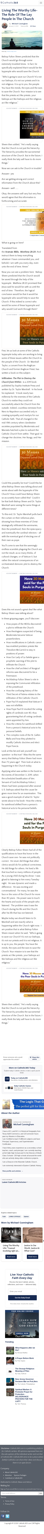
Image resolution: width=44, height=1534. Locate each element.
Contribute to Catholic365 (13, 1478)
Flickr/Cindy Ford (11, 51)
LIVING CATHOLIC (15, 1216)
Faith (4, 1216)
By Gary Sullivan (20, 1373)
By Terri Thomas (20, 1404)
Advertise (8, 1475)
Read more (11, 1257)
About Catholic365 (11, 1472)
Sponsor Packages (20, 1475)
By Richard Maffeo (21, 1353)
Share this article (35, 1058)
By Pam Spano (20, 1361)
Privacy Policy (9, 1504)
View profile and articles (12, 1171)
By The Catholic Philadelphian (25, 1384)
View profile (24, 26)
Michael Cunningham (20, 24)
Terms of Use (9, 1501)
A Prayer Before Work (24, 1358)
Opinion (26, 1216)
